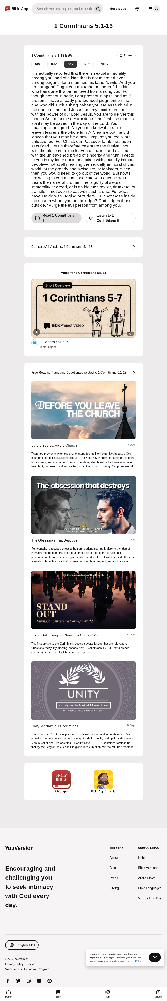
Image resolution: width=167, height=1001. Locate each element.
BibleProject (48, 347)
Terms (31, 964)
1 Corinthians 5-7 (58, 341)
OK (155, 957)
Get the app (118, 8)
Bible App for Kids (103, 791)
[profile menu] (153, 8)
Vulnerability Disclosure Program (27, 969)
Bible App (61, 791)
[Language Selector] (137, 8)
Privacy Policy (14, 964)
